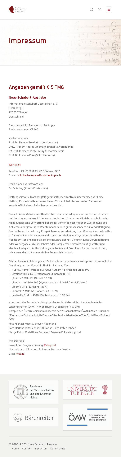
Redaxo (19, 354)
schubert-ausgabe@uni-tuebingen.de (39, 175)
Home (15, 449)
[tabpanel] (60, 42)
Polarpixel (50, 345)
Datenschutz (57, 449)
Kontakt (26, 449)
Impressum (40, 449)
